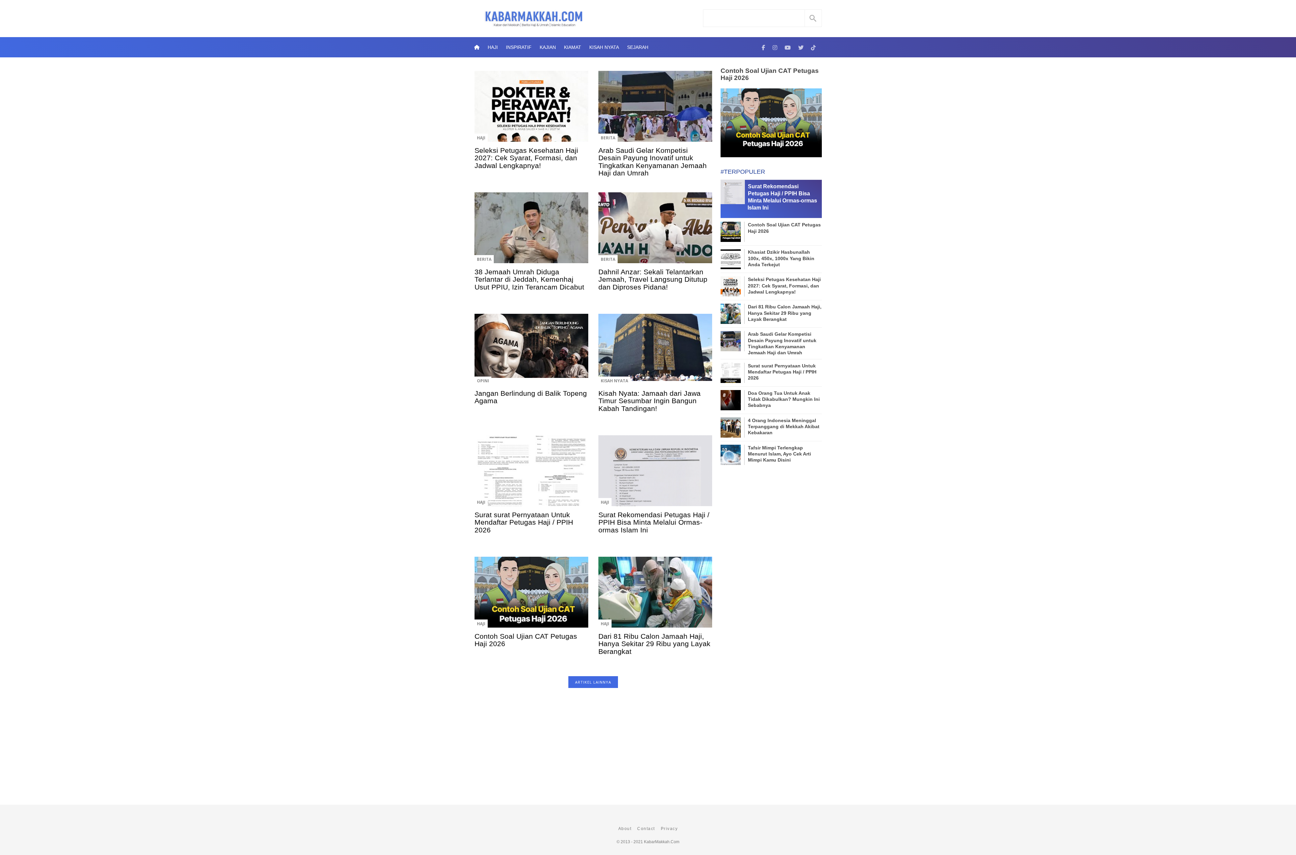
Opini (483, 381)
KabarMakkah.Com (661, 841)
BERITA (608, 138)
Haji (493, 47)
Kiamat (572, 47)
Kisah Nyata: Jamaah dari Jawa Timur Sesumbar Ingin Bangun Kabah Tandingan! (649, 400)
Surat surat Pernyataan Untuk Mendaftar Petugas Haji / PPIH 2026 (524, 522)
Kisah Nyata (604, 47)
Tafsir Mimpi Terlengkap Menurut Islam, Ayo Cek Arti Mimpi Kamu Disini (779, 454)
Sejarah (637, 47)
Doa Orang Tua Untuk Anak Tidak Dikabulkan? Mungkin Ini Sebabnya (784, 399)
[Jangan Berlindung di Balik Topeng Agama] (531, 354)
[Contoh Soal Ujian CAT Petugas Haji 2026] (531, 597)
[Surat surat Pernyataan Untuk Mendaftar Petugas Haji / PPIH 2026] (531, 475)
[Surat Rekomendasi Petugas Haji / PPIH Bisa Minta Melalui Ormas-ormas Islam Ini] (655, 475)
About (625, 828)
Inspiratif (519, 47)
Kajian (548, 47)
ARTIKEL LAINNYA (593, 682)
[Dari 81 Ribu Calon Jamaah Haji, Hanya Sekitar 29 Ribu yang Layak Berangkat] (655, 597)
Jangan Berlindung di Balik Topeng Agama (531, 397)
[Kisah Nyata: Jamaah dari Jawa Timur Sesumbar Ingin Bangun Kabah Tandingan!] (655, 354)
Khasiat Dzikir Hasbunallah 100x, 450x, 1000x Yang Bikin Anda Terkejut (781, 258)
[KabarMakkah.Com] (763, 47)
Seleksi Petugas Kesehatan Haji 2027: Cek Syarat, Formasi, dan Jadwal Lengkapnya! (526, 157)
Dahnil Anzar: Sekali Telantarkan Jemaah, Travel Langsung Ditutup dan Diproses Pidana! (652, 279)
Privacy (669, 828)
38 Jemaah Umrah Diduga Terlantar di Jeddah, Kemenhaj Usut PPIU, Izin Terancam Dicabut (529, 279)
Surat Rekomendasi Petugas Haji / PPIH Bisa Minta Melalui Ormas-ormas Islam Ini (653, 522)
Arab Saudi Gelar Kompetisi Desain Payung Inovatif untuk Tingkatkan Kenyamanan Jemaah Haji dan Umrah (652, 161)
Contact (646, 828)
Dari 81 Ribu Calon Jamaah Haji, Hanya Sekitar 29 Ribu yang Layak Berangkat (654, 643)
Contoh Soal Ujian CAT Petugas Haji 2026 (526, 639)
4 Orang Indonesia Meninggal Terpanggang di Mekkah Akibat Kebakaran (783, 426)
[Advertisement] (593, 749)
